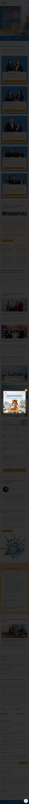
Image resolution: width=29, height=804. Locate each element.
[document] (14, 402)
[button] (26, 801)
